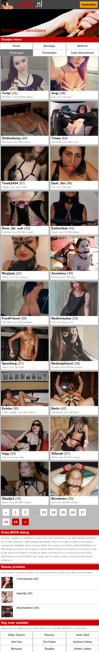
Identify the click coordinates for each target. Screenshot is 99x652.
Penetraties (49, 52)
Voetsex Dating (82, 641)
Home (16, 46)
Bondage (49, 46)
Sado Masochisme (82, 52)
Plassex (49, 635)
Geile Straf (82, 635)
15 (63, 512)
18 (6, 522)
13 (44, 512)
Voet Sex (16, 641)
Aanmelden (88, 4)
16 (73, 512)
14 (53, 512)
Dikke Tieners (16, 635)
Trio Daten (49, 641)
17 (82, 512)
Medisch (82, 46)
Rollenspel (16, 52)
